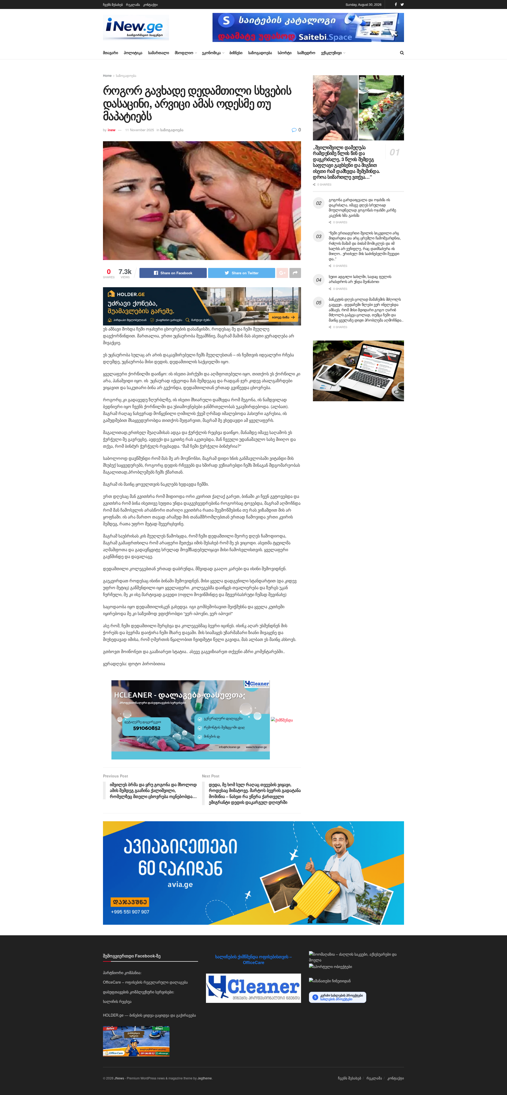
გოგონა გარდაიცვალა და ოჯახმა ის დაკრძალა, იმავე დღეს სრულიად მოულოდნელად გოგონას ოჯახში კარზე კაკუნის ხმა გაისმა (362, 207)
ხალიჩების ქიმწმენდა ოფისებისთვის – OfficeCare (253, 959)
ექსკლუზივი (331, 52)
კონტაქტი (150, 4)
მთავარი (110, 52)
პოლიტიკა (133, 52)
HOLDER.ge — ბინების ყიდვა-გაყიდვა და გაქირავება (149, 1015)
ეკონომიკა (211, 52)
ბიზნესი (235, 52)
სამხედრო (306, 52)
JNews (119, 1078)
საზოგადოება (260, 52)
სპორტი (285, 52)
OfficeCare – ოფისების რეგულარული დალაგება (145, 982)
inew (111, 129)
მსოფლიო (184, 52)
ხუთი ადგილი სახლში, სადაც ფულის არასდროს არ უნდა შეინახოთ (360, 279)
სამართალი (158, 52)
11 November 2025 (139, 129)
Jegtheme (205, 1078)
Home (107, 75)
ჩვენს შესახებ (113, 4)
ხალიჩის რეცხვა (117, 1001)
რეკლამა (133, 4)
